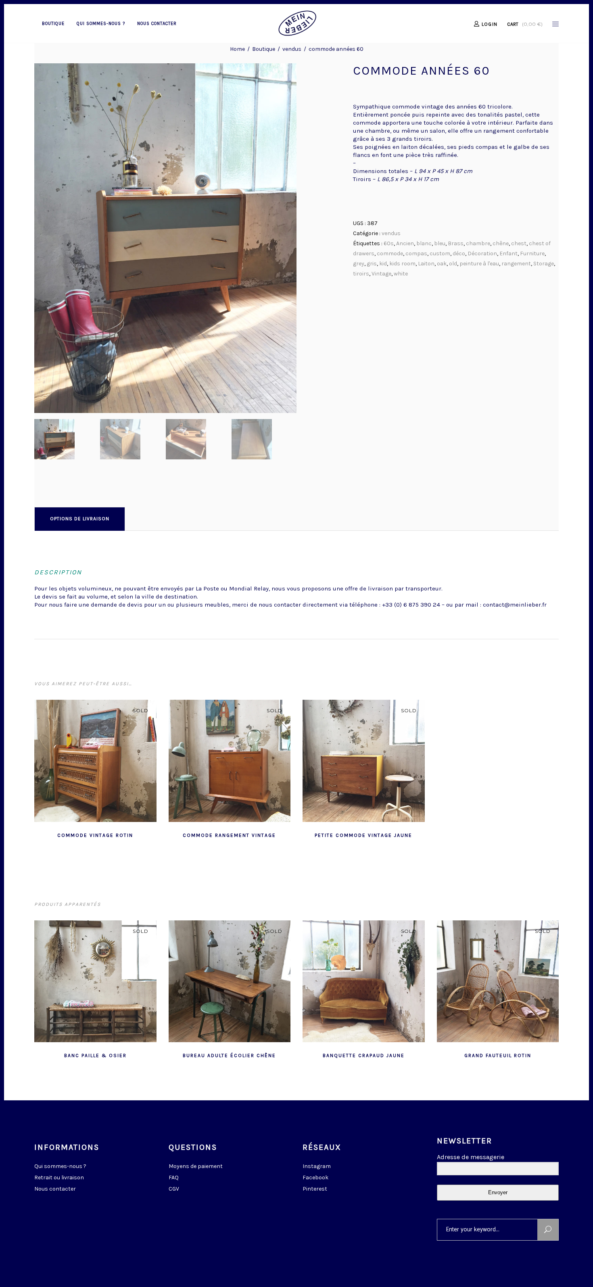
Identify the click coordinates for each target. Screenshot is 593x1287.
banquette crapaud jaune (364, 1055)
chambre (478, 243)
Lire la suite (75, 834)
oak (442, 263)
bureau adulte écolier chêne (229, 1055)
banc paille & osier (95, 1055)
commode (390, 253)
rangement (516, 263)
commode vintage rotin (95, 835)
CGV (174, 1188)
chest (518, 243)
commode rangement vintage (229, 835)
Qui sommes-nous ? (60, 1166)
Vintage (381, 273)
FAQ (174, 1177)
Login (489, 24)
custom (440, 253)
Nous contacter (55, 1188)
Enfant (508, 253)
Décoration (482, 253)
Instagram (317, 1166)
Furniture (532, 253)
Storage (543, 263)
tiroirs (361, 273)
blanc (424, 243)
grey (358, 263)
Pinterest (315, 1188)
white (401, 273)
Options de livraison (79, 518)
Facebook (315, 1177)
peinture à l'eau (479, 263)
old (453, 263)
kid (383, 263)
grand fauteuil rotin (497, 1055)
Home (237, 49)
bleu (439, 243)
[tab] (79, 518)
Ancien (405, 243)
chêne (501, 243)
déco (459, 253)
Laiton (426, 263)
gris (372, 263)
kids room (402, 263)
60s (389, 243)
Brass (456, 243)
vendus (291, 49)
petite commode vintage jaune (363, 835)
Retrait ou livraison (59, 1177)
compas (416, 253)
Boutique (263, 49)
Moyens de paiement (196, 1166)
